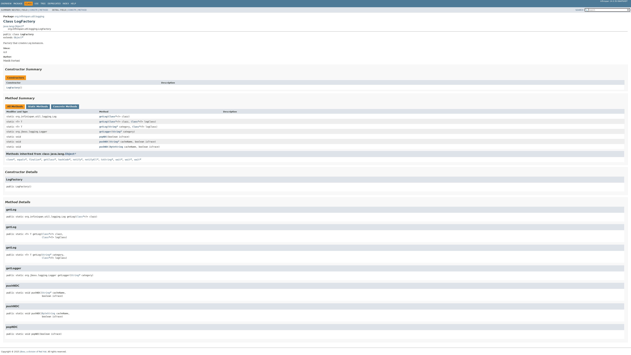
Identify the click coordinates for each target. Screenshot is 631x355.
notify (77, 159)
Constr (33, 10)
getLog (103, 116)
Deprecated (54, 3)
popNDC (103, 136)
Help (73, 3)
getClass (49, 159)
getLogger (105, 131)
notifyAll (91, 159)
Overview (6, 3)
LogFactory (13, 87)
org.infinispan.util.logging (29, 16)
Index (66, 3)
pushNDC (103, 141)
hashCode (63, 159)
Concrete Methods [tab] (65, 106)
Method (43, 10)
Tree (43, 3)
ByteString (116, 146)
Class (111, 116)
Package (18, 3)
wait (118, 159)
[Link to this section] (44, 69)
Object (18, 37)
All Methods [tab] (15, 106)
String (112, 126)
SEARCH (579, 10)
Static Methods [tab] (38, 106)
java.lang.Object (12, 26)
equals (21, 159)
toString (106, 159)
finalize (34, 159)
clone (9, 159)
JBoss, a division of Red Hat (33, 352)
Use (37, 3)
